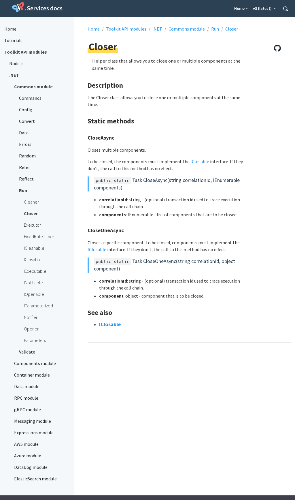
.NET (157, 29)
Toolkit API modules (126, 29)
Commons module (187, 29)
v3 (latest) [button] (263, 8)
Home (239, 8)
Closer (231, 29)
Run (215, 29)
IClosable (199, 161)
